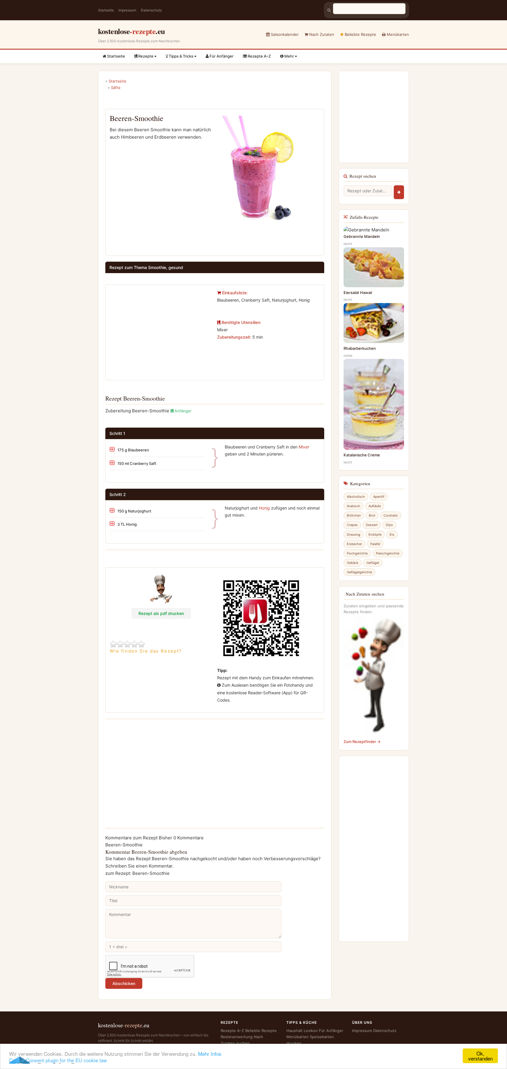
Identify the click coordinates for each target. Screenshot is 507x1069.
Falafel (375, 544)
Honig (264, 507)
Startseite (106, 10)
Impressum (127, 10)
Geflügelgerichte (359, 572)
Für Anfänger (221, 56)
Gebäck (352, 563)
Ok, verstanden (480, 1056)
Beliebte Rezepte (360, 34)
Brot (372, 515)
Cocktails (390, 515)
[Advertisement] (159, 330)
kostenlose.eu (131, 31)
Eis (392, 534)
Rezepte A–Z (259, 56)
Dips (389, 525)
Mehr (289, 56)
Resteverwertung (237, 1036)
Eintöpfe (375, 534)
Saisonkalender (284, 34)
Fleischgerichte (387, 553)
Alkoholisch (356, 497)
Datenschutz (151, 10)
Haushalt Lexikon (302, 1030)
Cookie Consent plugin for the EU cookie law (58, 1060)
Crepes (352, 525)
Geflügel (372, 563)
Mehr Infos (210, 1053)
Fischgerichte (357, 553)
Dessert (372, 525)
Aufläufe (375, 506)
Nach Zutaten (321, 34)
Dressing (353, 534)
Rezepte (145, 56)
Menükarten (397, 34)
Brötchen (354, 515)
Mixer (304, 446)
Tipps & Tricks (181, 56)
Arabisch (353, 506)
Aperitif (378, 497)
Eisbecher (354, 544)
